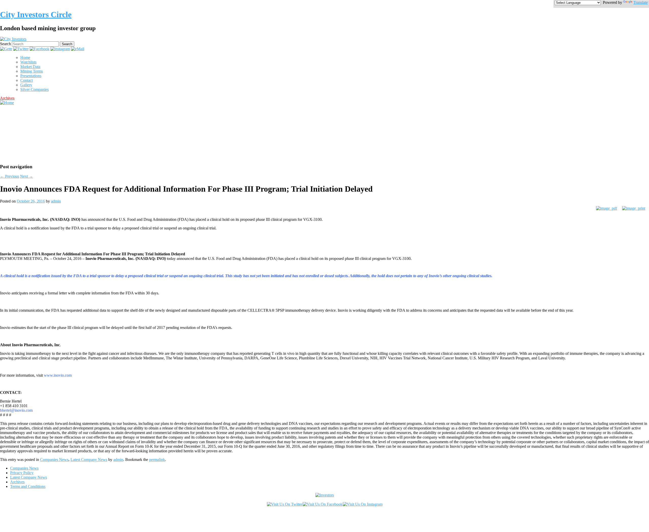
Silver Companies (34, 89)
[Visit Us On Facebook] (322, 504)
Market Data (30, 66)
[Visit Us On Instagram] (362, 504)
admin (56, 201)
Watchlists (28, 62)
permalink (157, 459)
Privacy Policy (21, 473)
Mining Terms (31, 71)
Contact (26, 80)
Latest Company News (88, 459)
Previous (9, 176)
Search (5, 44)
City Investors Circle (35, 14)
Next (26, 176)
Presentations (30, 76)
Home (25, 57)
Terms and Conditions (27, 486)
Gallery (26, 85)
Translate (640, 2)
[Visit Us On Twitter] (284, 504)
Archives (7, 98)
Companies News (54, 459)
